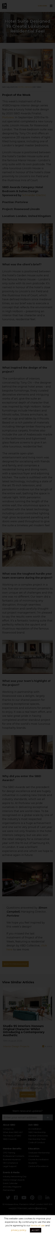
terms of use (38, 1225)
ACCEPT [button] (35, 1230)
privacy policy (18, 1230)
